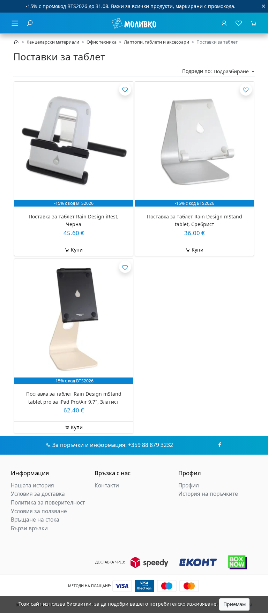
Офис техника (102, 42)
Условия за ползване (39, 511)
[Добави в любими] (125, 89)
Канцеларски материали (53, 42)
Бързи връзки (29, 528)
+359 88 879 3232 (150, 445)
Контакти (107, 485)
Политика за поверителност (48, 502)
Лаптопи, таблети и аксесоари (156, 42)
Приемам (234, 604)
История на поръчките (208, 494)
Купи (76, 249)
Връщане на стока (35, 519)
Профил (188, 485)
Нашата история (32, 485)
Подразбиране (232, 71)
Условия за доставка (38, 494)
